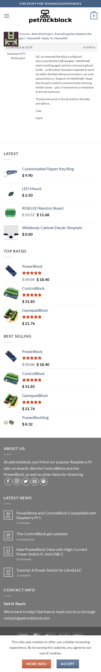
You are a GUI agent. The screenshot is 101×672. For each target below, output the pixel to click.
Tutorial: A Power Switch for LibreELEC (49, 570)
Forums (25, 34)
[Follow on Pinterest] (43, 482)
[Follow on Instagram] (17, 482)
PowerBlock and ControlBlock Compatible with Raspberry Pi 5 (56, 515)
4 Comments (31, 559)
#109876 (89, 47)
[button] (7, 16)
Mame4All (33, 38)
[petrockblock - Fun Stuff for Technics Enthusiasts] (50, 16)
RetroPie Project (42, 34)
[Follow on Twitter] (26, 482)
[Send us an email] (35, 482)
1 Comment (31, 522)
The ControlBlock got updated (41, 533)
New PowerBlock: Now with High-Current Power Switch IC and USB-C (51, 551)
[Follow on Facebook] (8, 482)
